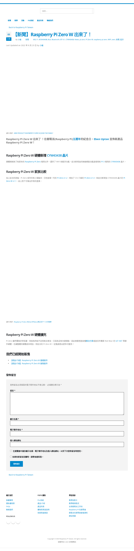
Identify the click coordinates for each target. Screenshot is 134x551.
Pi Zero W (89, 39)
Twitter (13, 522)
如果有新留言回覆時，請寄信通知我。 (28, 457)
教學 (16, 20)
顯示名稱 (14, 419)
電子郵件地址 (16, 429)
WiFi (109, 39)
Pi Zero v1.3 (89, 178)
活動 (22, 20)
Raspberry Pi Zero (33, 161)
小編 (19, 39)
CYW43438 (70, 39)
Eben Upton (101, 139)
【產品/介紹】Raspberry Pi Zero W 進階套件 (29, 363)
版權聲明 (9, 500)
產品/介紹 (41, 503)
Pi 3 (102, 161)
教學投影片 (73, 500)
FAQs (8, 506)
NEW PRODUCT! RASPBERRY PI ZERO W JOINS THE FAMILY (33, 133)
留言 (12, 390)
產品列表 (40, 20)
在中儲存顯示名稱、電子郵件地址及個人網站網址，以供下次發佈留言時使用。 (48, 451)
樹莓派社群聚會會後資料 (78, 513)
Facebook (8, 522)
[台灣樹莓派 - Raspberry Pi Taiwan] (16, 11)
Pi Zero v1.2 (62, 178)
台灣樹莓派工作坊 (76, 506)
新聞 (9, 20)
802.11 (35, 39)
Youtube (18, 522)
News (77, 39)
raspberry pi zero (100, 39)
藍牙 (122, 39)
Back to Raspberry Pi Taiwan (20, 27)
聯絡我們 (50, 20)
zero (113, 39)
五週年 (77, 139)
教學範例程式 (74, 503)
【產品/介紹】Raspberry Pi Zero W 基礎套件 (29, 360)
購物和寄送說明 (43, 510)
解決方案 (89, 341)
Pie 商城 (41, 500)
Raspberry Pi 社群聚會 (77, 510)
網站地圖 (72, 516)
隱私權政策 (10, 503)
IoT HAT (119, 341)
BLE (49, 39)
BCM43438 (43, 39)
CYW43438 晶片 (57, 155)
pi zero (82, 39)
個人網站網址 (15, 440)
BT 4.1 (62, 39)
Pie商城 (31, 20)
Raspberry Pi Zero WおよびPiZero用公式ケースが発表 (32, 322)
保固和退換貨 (43, 513)
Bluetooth (56, 39)
